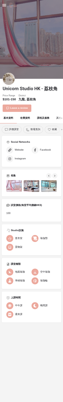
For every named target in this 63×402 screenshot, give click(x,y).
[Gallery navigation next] (55, 175)
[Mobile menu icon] (4, 5)
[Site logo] (13, 5)
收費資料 (25, 118)
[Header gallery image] (31, 39)
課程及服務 (43, 118)
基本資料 (8, 118)
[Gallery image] (14, 186)
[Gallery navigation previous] (49, 175)
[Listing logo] (9, 79)
